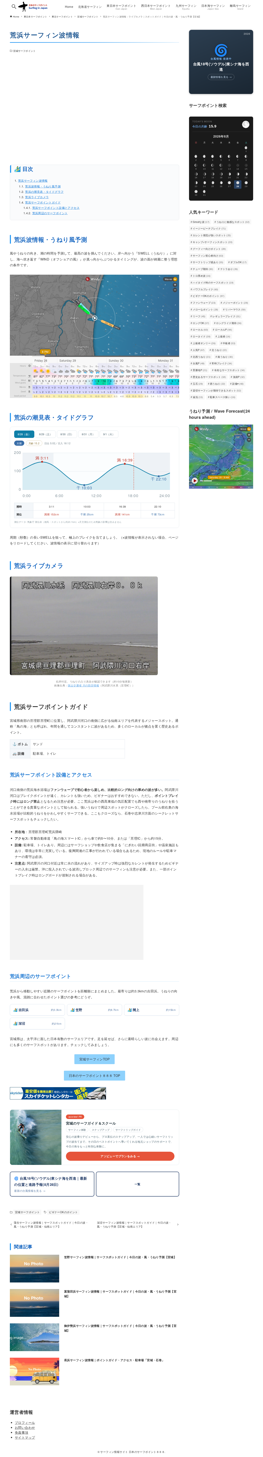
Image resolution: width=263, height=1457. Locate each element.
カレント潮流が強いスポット (212, 235)
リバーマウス (235, 309)
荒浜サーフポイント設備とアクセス (56, 207)
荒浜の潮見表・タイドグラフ (44, 191)
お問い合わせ (25, 1427)
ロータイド (201, 336)
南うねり (225, 356)
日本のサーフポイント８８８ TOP (94, 1075)
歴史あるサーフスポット (209, 376)
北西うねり (201, 356)
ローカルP (223, 329)
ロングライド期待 (229, 323)
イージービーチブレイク (209, 228)
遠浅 (198, 397)
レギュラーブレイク (226, 316)
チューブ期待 (203, 269)
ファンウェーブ (204, 302)
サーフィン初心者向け (208, 255)
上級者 (224, 336)
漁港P (239, 376)
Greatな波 (201, 221)
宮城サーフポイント (24, 50)
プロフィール (25, 1422)
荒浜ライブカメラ (37, 197)
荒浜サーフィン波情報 (33, 180)
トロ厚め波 (201, 275)
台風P (199, 363)
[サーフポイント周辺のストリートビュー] (94, 110)
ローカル (200, 329)
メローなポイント (205, 309)
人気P (199, 350)
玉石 (198, 383)
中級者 (229, 343)
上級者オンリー (204, 343)
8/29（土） (45, 434)
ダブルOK (238, 262)
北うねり (219, 350)
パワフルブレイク (205, 289)
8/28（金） (24, 434)
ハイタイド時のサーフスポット (213, 282)
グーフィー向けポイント (209, 248)
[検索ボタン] (14, 6)
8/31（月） (88, 434)
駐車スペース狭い (222, 397)
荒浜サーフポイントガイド (43, 202)
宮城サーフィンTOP (94, 1059)
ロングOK (201, 323)
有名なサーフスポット (229, 370)
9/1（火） (109, 434)
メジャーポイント (235, 302)
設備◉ (238, 383)
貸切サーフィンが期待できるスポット (217, 390)
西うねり (217, 383)
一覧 (138, 1184)
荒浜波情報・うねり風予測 (43, 186)
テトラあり (229, 269)
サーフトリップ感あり (208, 262)
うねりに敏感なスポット (233, 221)
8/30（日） (67, 434)
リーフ (199, 316)
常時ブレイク (222, 363)
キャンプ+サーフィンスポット (212, 242)
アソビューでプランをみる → (120, 1156)
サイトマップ (25, 1437)
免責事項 (21, 1432)
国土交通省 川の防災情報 (83, 685)
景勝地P (200, 370)
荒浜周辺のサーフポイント (50, 213)
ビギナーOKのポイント (63, 1212)
